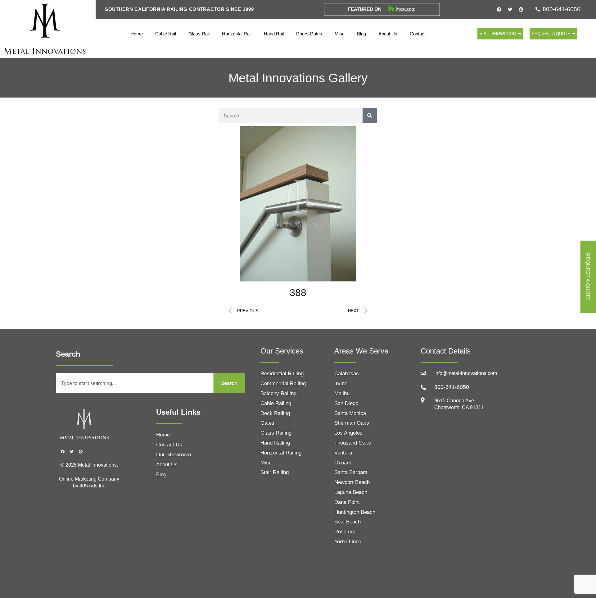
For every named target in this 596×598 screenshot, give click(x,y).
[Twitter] (510, 9)
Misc (340, 33)
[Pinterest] (521, 9)
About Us (387, 33)
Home (136, 33)
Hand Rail (274, 33)
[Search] (370, 115)
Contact (418, 33)
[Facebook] (499, 9)
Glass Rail (199, 33)
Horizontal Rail (236, 33)
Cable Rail (165, 33)
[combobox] (135, 383)
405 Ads (89, 485)
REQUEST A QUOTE (587, 277)
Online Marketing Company (89, 479)
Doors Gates (309, 33)
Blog (361, 33)
